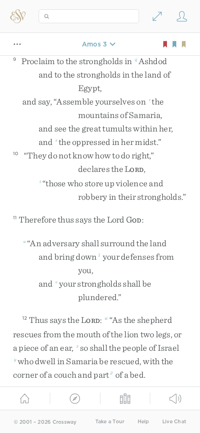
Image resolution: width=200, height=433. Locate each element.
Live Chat (174, 422)
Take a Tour (110, 422)
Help (143, 422)
